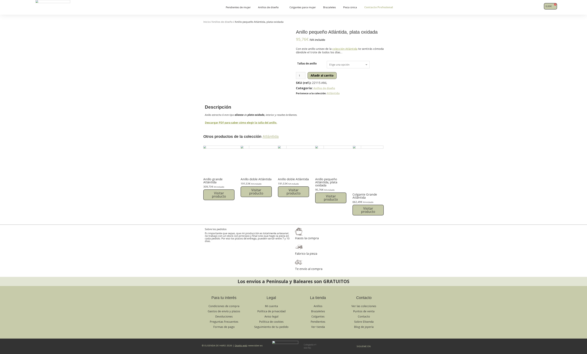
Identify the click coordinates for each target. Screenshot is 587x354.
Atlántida (333, 93)
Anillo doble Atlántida (256, 179)
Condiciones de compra (224, 306)
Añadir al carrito (322, 75)
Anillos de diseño (268, 7)
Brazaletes (329, 7)
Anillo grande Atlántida (213, 180)
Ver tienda (318, 327)
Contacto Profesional (378, 7)
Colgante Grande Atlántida (365, 196)
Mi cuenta (271, 306)
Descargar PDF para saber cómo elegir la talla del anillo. (241, 122)
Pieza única (350, 7)
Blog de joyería (364, 327)
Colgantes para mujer (303, 7)
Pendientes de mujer (238, 7)
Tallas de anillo (307, 63)
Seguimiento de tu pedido (271, 327)
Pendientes (318, 321)
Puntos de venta (364, 311)
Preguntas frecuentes (224, 321)
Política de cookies (271, 321)
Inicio (206, 22)
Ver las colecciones (363, 306)
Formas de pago (224, 327)
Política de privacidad (271, 311)
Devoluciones (224, 316)
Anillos (318, 306)
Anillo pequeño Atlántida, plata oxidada (326, 182)
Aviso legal (271, 316)
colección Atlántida (344, 49)
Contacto (364, 316)
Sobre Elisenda (364, 321)
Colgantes (318, 316)
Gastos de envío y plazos (224, 311)
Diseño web (241, 345)
